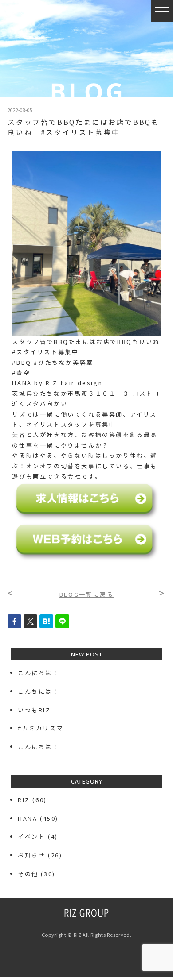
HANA (27, 818)
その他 (28, 873)
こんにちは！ (38, 672)
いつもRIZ (34, 710)
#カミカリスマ (44, 728)
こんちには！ (38, 691)
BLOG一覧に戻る (86, 594)
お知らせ (31, 855)
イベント (31, 836)
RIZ (24, 800)
